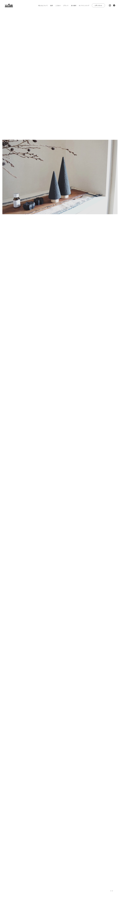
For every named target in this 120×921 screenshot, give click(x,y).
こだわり (58, 5)
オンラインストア (84, 5)
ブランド (66, 5)
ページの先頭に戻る (117, 918)
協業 (51, 5)
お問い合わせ (98, 5)
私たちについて (43, 5)
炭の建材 (73, 5)
